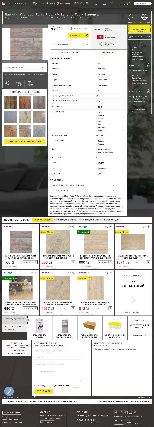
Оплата (134, 65)
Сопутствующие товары (14, 319)
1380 (100, 90)
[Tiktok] (135, 412)
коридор (101, 118)
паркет (101, 144)
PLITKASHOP (12, 412)
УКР (15, 422)
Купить (75, 35)
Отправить (44, 391)
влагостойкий (103, 149)
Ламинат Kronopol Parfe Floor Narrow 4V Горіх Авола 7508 (41, 401)
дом (99, 124)
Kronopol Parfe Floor (25, 92)
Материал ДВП (111, 220)
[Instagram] (130, 412)
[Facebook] (116, 412)
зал (99, 121)
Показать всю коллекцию (25, 141)
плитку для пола (97, 203)
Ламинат (101, 68)
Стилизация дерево (65, 220)
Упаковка (108, 52)
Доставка (136, 36)
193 (99, 174)
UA (111, 3)
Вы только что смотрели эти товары (14, 327)
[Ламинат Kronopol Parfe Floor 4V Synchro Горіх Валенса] (24, 44)
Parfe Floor (102, 79)
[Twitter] (121, 412)
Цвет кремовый (42, 220)
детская (101, 127)
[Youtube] (126, 412)
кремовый (102, 168)
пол (99, 112)
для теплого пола (105, 152)
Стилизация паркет (90, 220)
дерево (101, 141)
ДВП (100, 106)
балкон (101, 115)
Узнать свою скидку (25, 68)
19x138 (101, 163)
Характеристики (70, 52)
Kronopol (101, 74)
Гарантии (135, 91)
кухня (100, 130)
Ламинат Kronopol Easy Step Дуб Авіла (124, 401)
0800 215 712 (81, 2)
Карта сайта (7, 419)
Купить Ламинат (133, 281)
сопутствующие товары (139, 326)
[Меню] (4, 3)
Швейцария (103, 85)
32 (99, 101)
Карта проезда (46, 422)
